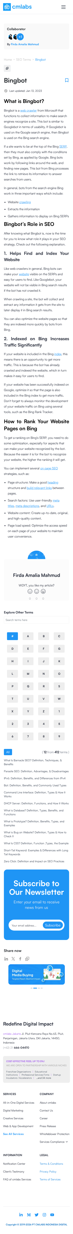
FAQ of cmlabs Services (17, 1179)
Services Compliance (52, 1141)
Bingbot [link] (40, 59)
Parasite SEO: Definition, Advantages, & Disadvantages (36, 771)
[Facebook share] (20, 958)
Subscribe (53, 925)
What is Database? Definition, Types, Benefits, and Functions (33, 812)
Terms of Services (50, 1179)
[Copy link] (27, 958)
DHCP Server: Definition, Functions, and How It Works (36, 803)
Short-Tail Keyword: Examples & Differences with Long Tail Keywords (36, 852)
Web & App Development (18, 1126)
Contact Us (46, 1110)
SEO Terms (23, 59)
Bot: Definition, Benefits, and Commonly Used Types (35, 785)
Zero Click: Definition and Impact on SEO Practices (34, 861)
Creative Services (13, 1118)
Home (8, 59)
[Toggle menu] (63, 7)
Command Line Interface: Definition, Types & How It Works (34, 794)
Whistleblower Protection (54, 1134)
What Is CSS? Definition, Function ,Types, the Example (36, 843)
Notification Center (14, 1163)
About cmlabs (48, 1102)
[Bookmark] (66, 80)
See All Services (13, 1134)
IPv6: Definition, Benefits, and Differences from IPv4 (35, 778)
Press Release (48, 1126)
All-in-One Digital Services (18, 1102)
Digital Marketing (13, 1110)
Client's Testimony (13, 1171)
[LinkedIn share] (6, 958)
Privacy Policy (48, 1171)
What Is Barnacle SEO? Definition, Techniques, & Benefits (33, 762)
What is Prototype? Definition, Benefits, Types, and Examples (34, 823)
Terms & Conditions (51, 1163)
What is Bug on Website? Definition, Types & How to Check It (35, 834)
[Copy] (7, 68)
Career (44, 1118)
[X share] (13, 958)
